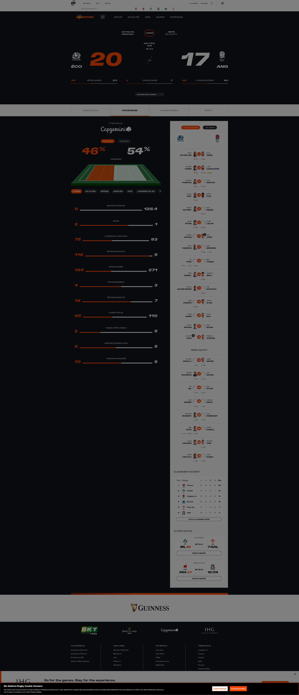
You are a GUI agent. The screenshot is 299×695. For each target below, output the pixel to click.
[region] (149, 689)
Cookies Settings (219, 689)
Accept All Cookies (238, 689)
